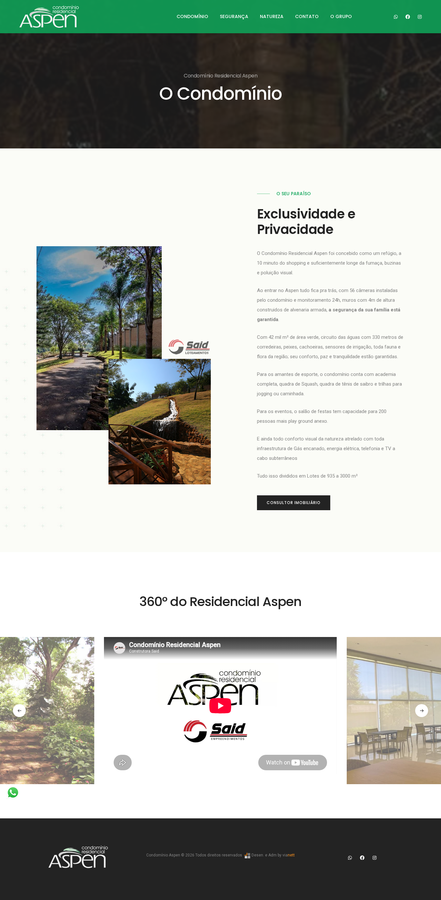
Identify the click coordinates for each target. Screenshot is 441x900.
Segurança (234, 16)
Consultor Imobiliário (294, 502)
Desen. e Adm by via (273, 855)
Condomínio (192, 16)
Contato (307, 16)
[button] (19, 710)
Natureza (271, 16)
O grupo (341, 16)
